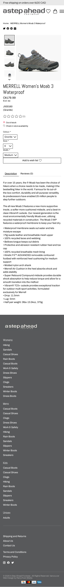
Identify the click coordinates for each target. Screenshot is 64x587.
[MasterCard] (28, 582)
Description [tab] (11, 173)
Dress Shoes (10, 373)
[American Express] (39, 582)
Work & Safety (10, 368)
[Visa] (34, 582)
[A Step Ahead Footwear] (24, 11)
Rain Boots (9, 359)
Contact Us (9, 545)
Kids (5, 463)
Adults (6, 517)
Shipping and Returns (14, 536)
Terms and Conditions (14, 552)
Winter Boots (10, 391)
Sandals (7, 349)
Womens (8, 340)
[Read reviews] (13, 116)
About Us (8, 541)
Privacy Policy (10, 556)
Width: (6, 150)
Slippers (7, 377)
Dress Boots (9, 396)
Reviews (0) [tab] (26, 173)
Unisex (6, 513)
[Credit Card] (23, 582)
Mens (6, 404)
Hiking (6, 345)
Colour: (7, 132)
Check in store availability (17, 126)
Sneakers (8, 386)
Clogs (6, 382)
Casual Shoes (10, 354)
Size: (6, 141)
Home (6, 23)
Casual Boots (10, 363)
